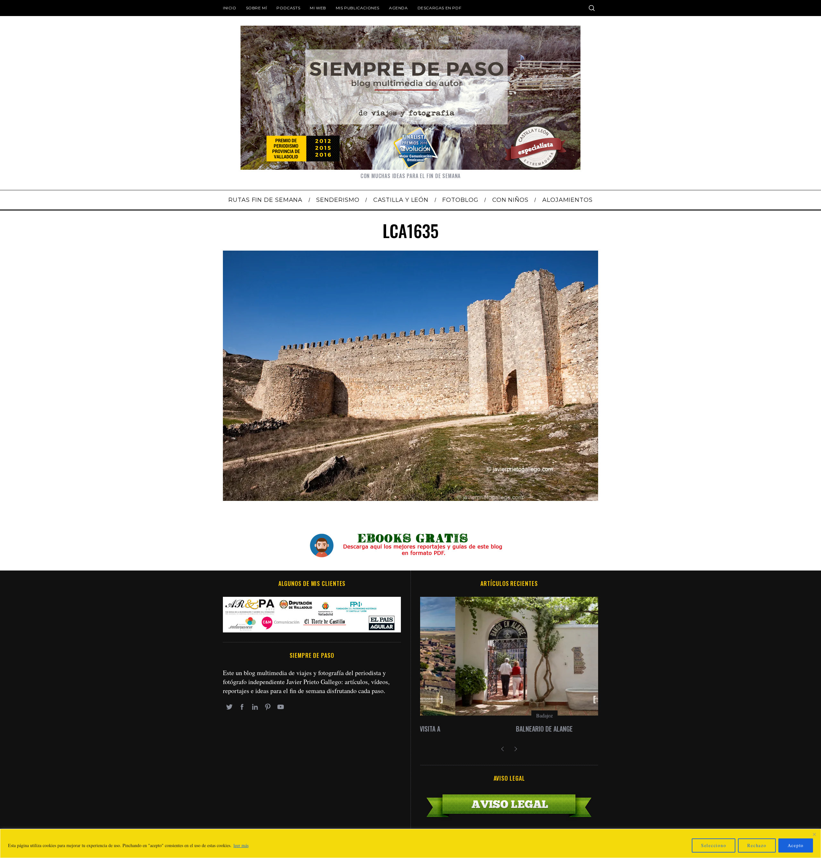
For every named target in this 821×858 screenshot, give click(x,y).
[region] (410, 843)
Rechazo (756, 845)
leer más (241, 845)
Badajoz (509, 715)
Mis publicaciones (357, 7)
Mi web (318, 7)
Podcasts (288, 7)
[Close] (814, 834)
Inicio (229, 7)
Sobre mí (256, 7)
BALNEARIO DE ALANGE (509, 729)
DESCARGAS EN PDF (439, 7)
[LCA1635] (410, 498)
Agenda (398, 7)
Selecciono (713, 845)
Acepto (796, 845)
